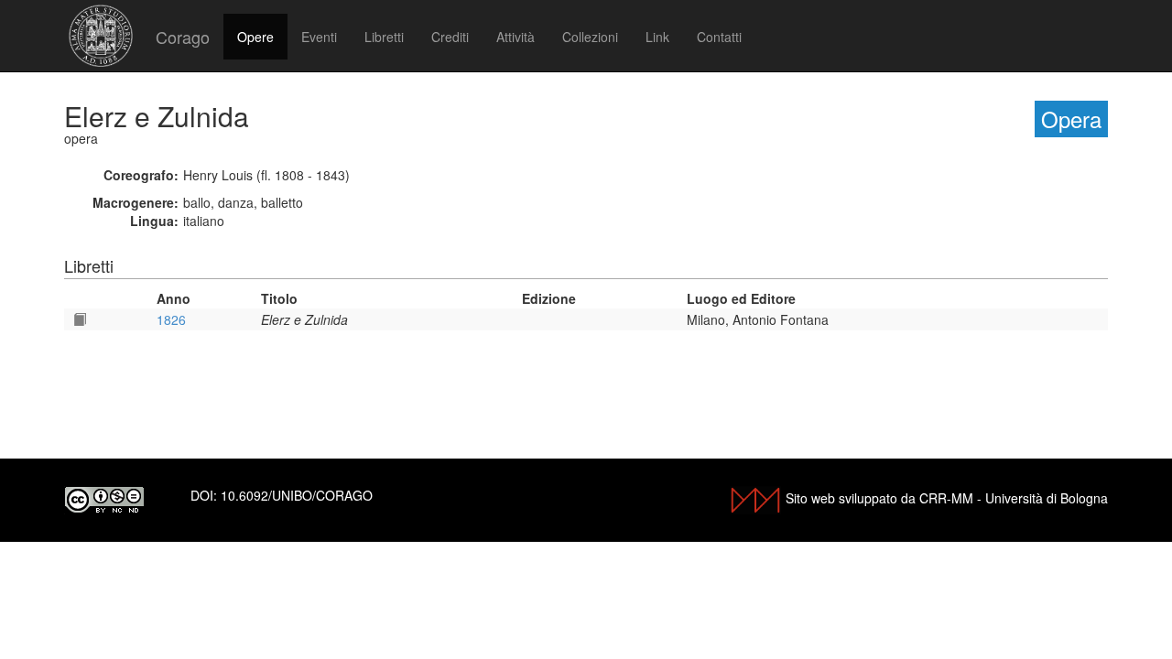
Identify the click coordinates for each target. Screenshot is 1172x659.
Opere (255, 36)
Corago (183, 37)
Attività (515, 36)
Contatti (719, 36)
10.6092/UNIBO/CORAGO (297, 495)
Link (657, 36)
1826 (171, 319)
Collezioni (590, 36)
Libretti (384, 36)
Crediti (450, 36)
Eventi (319, 36)
